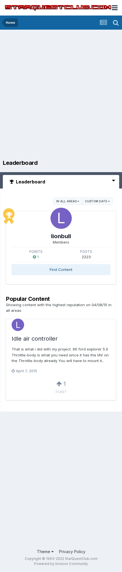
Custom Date (96, 201)
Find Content (61, 269)
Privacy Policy (72, 551)
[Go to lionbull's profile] (61, 218)
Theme (44, 551)
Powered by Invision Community (61, 564)
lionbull (61, 236)
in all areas (66, 201)
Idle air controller (35, 338)
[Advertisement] (61, 96)
